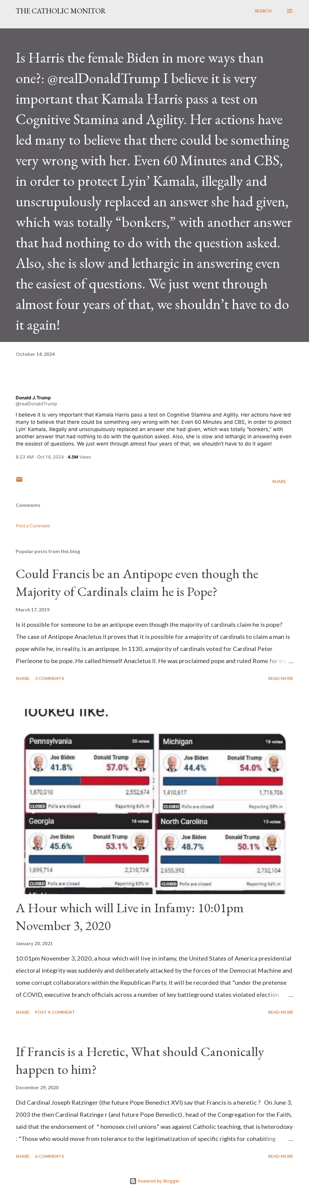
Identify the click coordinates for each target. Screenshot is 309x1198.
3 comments (49, 678)
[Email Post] (19, 481)
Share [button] (279, 481)
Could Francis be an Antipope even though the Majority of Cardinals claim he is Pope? (137, 582)
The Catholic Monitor (61, 10)
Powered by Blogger (158, 1181)
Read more (280, 678)
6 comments (49, 1156)
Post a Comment (33, 525)
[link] (33, 398)
